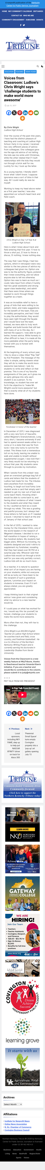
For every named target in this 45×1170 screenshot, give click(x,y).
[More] (22, 118)
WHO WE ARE (28, 16)
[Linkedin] (25, 112)
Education (9, 72)
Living (7, 1154)
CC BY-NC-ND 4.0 (25, 1144)
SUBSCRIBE (30, 20)
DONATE (39, 20)
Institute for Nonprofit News (17, 1121)
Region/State (35, 1154)
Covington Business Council (17, 1130)
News (14, 1154)
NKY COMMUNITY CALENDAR (20, 11)
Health (39, 1150)
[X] (14, 112)
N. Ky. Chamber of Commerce (18, 1127)
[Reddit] (30, 112)
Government (29, 1150)
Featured (19, 72)
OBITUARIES (38, 11)
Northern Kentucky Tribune (13, 1139)
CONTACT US (16, 16)
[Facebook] (8, 112)
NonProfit (23, 1154)
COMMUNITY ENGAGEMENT (13, 20)
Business (7, 1150)
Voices (26, 1158)
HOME (4, 11)
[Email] (36, 112)
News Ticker (31, 72)
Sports (18, 1158)
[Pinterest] (19, 112)
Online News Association (16, 1124)
